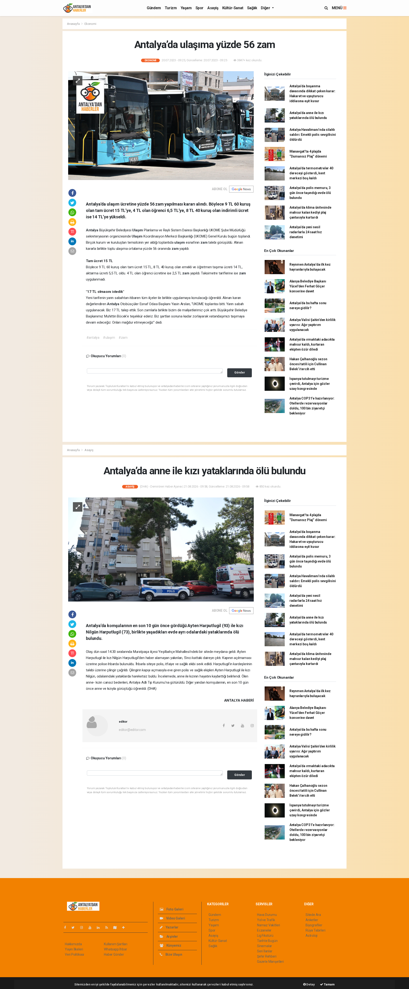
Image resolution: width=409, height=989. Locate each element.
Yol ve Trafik (266, 920)
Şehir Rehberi (266, 956)
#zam (123, 337)
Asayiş (212, 8)
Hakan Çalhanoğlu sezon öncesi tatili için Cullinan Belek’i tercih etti (308, 364)
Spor (200, 8)
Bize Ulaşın (173, 954)
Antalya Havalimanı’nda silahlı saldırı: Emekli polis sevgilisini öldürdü (312, 134)
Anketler (312, 920)
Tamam (329, 984)
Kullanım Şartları (115, 944)
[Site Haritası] (116, 927)
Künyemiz (173, 945)
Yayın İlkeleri (74, 949)
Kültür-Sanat (232, 8)
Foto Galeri (174, 909)
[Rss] (108, 927)
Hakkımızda (73, 944)
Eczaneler (264, 930)
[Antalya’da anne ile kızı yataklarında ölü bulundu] (161, 549)
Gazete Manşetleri (270, 961)
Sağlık (252, 8)
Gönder (239, 372)
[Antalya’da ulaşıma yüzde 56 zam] (161, 125)
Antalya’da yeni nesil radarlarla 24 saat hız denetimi (305, 232)
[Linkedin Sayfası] (100, 927)
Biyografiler (314, 925)
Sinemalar (264, 946)
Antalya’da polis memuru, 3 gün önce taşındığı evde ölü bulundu (310, 193)
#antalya (92, 337)
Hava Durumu (267, 915)
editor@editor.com (132, 730)
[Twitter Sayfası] (74, 927)
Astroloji (311, 935)
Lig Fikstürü (265, 935)
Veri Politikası (74, 954)
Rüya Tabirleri (315, 930)
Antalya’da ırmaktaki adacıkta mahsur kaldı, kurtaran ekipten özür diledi (312, 344)
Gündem (154, 8)
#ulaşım (109, 337)
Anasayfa (73, 24)
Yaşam (186, 8)
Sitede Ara (313, 915)
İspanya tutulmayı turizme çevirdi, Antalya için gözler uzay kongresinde (309, 384)
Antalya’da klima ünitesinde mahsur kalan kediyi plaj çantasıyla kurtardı (310, 212)
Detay (310, 984)
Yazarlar (171, 927)
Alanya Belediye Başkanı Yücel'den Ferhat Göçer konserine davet (307, 286)
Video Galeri (175, 918)
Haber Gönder (114, 954)
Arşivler (172, 936)
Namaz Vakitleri (268, 925)
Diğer (266, 8)
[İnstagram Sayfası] (83, 927)
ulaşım (180, 242)
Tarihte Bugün (267, 941)
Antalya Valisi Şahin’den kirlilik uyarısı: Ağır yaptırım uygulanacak (312, 325)
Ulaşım (138, 230)
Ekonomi (90, 24)
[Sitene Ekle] (125, 927)
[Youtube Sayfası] (92, 927)
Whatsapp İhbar (115, 949)
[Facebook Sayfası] (67, 927)
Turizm (171, 8)
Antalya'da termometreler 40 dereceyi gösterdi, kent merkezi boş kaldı (311, 173)
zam (204, 242)
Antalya (92, 230)
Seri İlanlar (264, 951)
